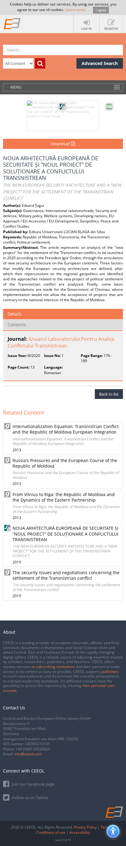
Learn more (75, 9)
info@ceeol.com (28, 754)
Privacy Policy (85, 827)
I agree (101, 10)
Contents (17, 325)
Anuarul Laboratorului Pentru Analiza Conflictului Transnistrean (61, 342)
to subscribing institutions (53, 666)
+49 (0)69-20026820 (33, 749)
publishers (110, 671)
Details (15, 314)
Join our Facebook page (32, 784)
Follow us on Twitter (30, 797)
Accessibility (79, 832)
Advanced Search (100, 63)
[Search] (40, 63)
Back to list (109, 394)
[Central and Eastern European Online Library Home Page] (12, 23)
